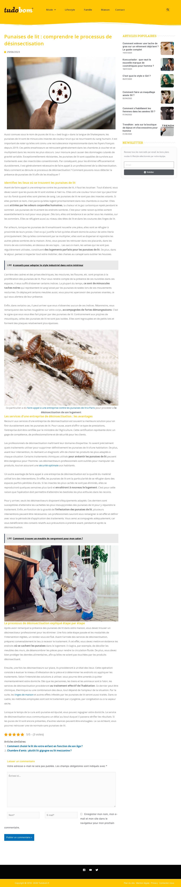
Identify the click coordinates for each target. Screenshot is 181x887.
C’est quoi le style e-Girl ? (137, 75)
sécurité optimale (49, 465)
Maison (105, 9)
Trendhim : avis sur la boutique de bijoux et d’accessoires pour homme (140, 127)
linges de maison (24, 694)
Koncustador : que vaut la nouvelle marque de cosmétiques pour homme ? (138, 62)
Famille (88, 9)
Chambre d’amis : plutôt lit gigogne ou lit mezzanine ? (39, 750)
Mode (49, 9)
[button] (168, 10)
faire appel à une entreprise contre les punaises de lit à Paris (61, 407)
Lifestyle (70, 9)
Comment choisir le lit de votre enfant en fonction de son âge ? (45, 746)
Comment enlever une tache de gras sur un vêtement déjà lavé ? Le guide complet (141, 46)
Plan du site (129, 883)
